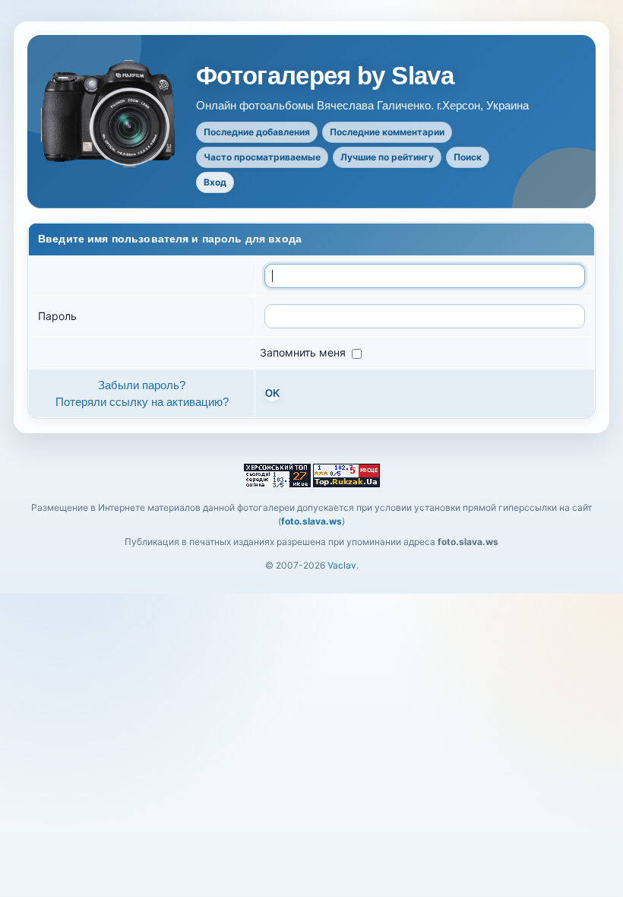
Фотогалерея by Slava (325, 76)
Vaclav (341, 565)
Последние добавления (257, 132)
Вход (215, 182)
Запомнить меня (304, 352)
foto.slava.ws (311, 521)
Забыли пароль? (141, 385)
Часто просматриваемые (262, 157)
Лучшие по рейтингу (387, 157)
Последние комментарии (387, 132)
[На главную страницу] (109, 113)
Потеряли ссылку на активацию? (142, 401)
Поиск (468, 157)
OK (272, 393)
